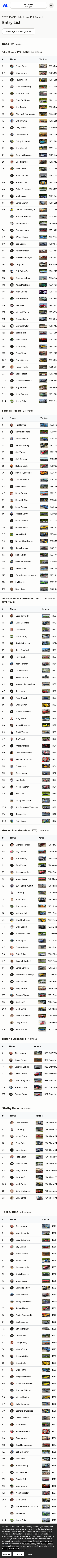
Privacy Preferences (10, 1548)
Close (29, 1554)
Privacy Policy (47, 1543)
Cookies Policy (29, 1543)
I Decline (18, 1554)
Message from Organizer (18, 31)
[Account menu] (51, 5)
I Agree (6, 1554)
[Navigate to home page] (5, 5)
